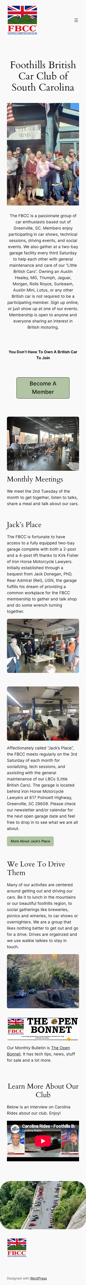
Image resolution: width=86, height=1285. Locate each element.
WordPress (38, 1278)
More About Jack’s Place (30, 841)
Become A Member (43, 387)
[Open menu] (76, 20)
